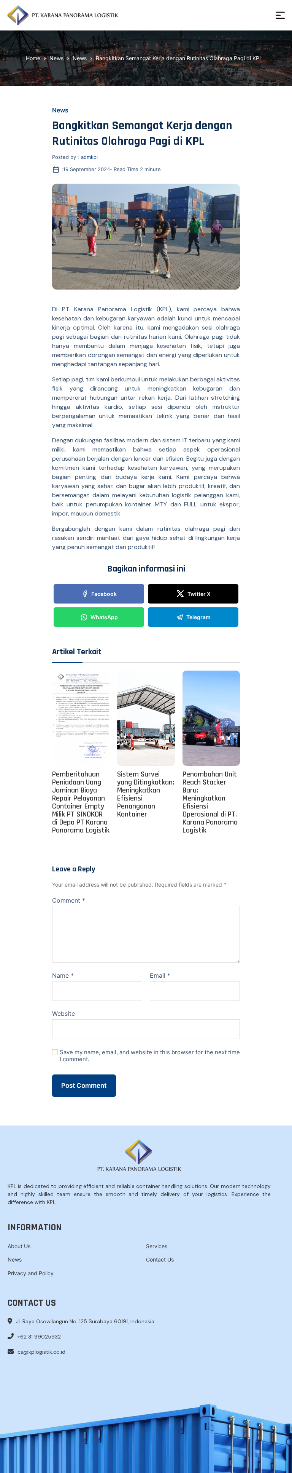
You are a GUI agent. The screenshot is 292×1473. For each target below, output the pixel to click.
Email (160, 975)
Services (156, 1246)
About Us (19, 1246)
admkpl (89, 157)
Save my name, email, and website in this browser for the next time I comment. (150, 1056)
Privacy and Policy (31, 1273)
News (60, 110)
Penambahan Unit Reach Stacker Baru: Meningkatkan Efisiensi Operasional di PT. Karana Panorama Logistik (210, 802)
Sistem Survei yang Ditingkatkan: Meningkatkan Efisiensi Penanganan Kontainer (145, 794)
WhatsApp (104, 617)
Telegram (198, 617)
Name (63, 975)
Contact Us (160, 1259)
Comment (68, 900)
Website (63, 1013)
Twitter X (199, 594)
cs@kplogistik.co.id (41, 1351)
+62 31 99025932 (39, 1336)
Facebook (104, 594)
